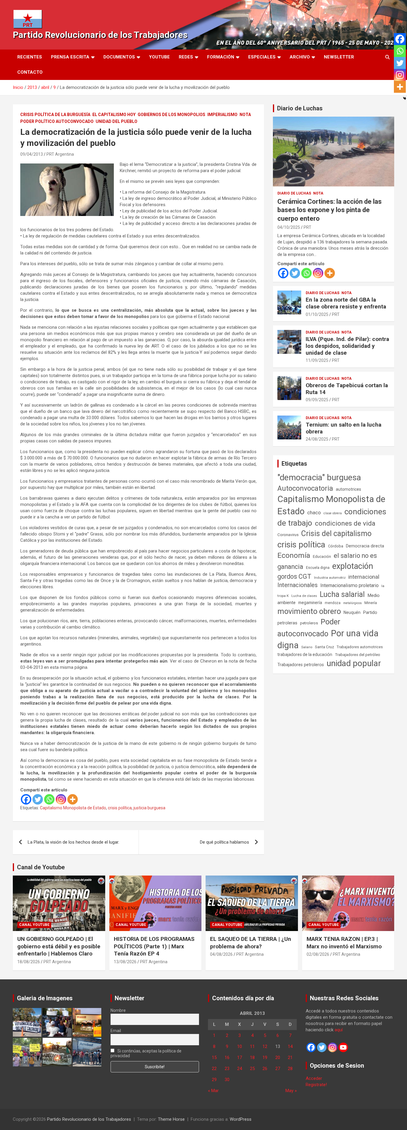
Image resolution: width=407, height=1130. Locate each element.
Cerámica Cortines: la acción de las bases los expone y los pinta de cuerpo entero (329, 210)
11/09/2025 (317, 360)
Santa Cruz (324, 647)
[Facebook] (26, 799)
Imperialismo (222, 114)
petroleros (309, 623)
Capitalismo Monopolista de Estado (73, 807)
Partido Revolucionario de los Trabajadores (100, 35)
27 (277, 1068)
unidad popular (354, 663)
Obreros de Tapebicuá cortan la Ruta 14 (347, 389)
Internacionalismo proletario (349, 585)
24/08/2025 (317, 439)
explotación (352, 566)
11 (252, 1046)
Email (116, 1030)
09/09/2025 (317, 399)
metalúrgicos (352, 603)
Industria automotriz (330, 577)
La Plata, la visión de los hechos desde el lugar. (73, 842)
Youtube (159, 57)
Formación (220, 57)
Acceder (314, 1078)
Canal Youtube (34, 925)
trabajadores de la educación (304, 654)
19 (264, 1057)
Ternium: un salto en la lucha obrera (343, 428)
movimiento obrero (309, 611)
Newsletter (339, 57)
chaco (314, 512)
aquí (339, 1029)
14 (290, 1046)
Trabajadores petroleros (300, 664)
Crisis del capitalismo (336, 533)
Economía (293, 555)
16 (227, 1057)
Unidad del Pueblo (116, 121)
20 (277, 1057)
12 (264, 1046)
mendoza (333, 603)
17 (239, 1057)
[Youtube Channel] (343, 1047)
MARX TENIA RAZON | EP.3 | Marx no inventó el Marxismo (344, 943)
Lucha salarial (342, 594)
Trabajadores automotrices (360, 647)
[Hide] (404, 98)
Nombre (118, 1010)
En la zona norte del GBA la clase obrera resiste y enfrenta (346, 303)
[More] (72, 799)
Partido (370, 612)
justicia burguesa (149, 807)
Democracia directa (365, 546)
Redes (186, 57)
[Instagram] (61, 799)
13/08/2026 (125, 961)
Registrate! (316, 1084)
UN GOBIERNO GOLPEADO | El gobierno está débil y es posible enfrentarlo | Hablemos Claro (58, 946)
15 (214, 1057)
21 (290, 1057)
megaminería (310, 602)
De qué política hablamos (224, 842)
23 (227, 1068)
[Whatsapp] (49, 799)
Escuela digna (318, 567)
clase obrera (333, 513)
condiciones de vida (345, 523)
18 (252, 1057)
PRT (307, 227)
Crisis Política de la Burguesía (55, 114)
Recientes (29, 57)
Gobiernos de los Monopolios (171, 114)
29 (214, 1079)
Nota (245, 114)
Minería (370, 602)
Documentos (119, 57)
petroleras (287, 623)
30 (227, 1079)
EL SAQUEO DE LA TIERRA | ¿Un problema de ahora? (250, 943)
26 (264, 1068)
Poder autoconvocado (308, 628)
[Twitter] (37, 799)
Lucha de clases (304, 596)
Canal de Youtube (41, 867)
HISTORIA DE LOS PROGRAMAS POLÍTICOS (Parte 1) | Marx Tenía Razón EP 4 (154, 946)
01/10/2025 (317, 314)
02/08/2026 (318, 954)
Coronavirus (288, 534)
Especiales (262, 57)
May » (291, 1090)
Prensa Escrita (70, 57)
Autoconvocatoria (305, 488)
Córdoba (335, 546)
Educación (322, 556)
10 (239, 1046)
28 (290, 1068)
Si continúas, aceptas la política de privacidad (146, 1053)
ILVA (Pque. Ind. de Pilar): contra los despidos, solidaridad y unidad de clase (347, 346)
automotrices (348, 489)
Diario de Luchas (300, 108)
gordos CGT (294, 576)
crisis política (120, 807)
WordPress (240, 1119)
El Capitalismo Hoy (114, 114)
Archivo (300, 57)
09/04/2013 (31, 154)
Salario (306, 647)
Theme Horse (171, 1119)
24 (239, 1068)
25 (252, 1068)
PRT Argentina (60, 154)
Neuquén (352, 612)
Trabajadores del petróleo (357, 654)
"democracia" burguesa (319, 477)
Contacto (30, 72)
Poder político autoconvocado (57, 121)
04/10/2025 (288, 227)
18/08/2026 (28, 961)
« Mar (213, 1090)
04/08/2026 (221, 954)
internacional (363, 577)
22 (214, 1068)
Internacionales (297, 585)
